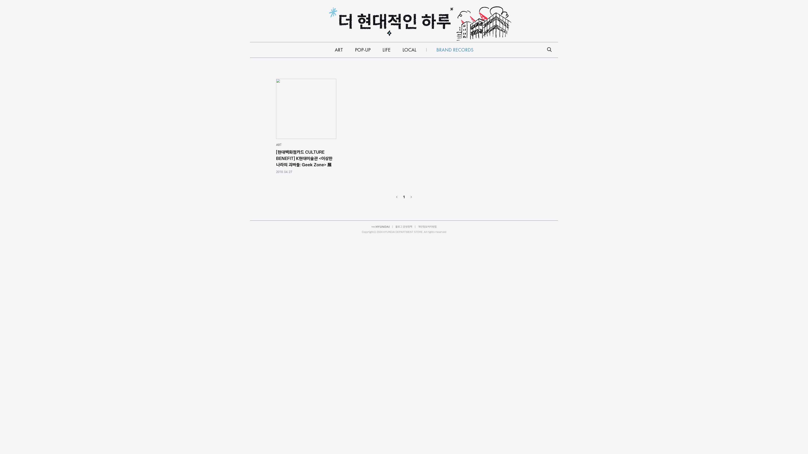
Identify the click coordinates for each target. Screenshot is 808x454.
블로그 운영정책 (403, 226)
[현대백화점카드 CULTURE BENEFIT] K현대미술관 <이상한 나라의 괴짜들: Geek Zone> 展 (304, 158)
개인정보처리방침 (427, 226)
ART (279, 144)
